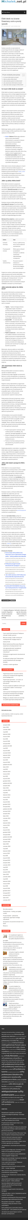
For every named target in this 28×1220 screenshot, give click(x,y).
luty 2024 (5, 760)
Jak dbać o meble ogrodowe (10, 664)
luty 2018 (5, 886)
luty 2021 (5, 827)
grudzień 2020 (6, 832)
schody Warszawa (11, 1055)
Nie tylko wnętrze (8, 909)
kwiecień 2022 (6, 795)
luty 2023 (5, 776)
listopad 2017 (6, 893)
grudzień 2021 (6, 804)
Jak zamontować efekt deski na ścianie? (12, 83)
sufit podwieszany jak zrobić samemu (14, 1062)
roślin (23, 171)
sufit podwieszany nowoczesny (12, 1067)
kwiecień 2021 (6, 823)
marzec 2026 (6, 736)
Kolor (6, 136)
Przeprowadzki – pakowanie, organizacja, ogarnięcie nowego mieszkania (11, 917)
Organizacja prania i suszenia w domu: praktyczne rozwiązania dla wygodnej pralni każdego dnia (13, 675)
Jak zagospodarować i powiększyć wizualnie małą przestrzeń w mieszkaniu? (12, 650)
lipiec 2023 (6, 767)
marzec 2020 (6, 853)
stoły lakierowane (21, 1056)
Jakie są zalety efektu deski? (10, 79)
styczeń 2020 (6, 858)
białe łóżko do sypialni (10, 1034)
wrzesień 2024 (6, 753)
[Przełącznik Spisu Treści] (22, 75)
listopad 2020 (6, 834)
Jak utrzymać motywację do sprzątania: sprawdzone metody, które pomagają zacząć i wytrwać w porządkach (13, 693)
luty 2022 (5, 799)
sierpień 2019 (6, 862)
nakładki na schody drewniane (11, 1049)
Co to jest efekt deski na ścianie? (11, 77)
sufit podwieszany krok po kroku (13, 1064)
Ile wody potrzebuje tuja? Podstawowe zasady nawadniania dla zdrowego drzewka (13, 660)
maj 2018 (5, 879)
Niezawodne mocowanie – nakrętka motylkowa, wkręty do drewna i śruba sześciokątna (11, 1203)
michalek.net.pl (16, 26)
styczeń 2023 (6, 778)
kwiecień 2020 (6, 851)
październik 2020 (7, 837)
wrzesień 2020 (6, 839)
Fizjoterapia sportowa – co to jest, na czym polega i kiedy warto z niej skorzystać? (13, 681)
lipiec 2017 (6, 897)
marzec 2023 (6, 774)
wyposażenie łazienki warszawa (13, 1099)
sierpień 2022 (6, 785)
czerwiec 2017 (6, 900)
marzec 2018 (6, 883)
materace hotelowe (18, 1043)
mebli (19, 171)
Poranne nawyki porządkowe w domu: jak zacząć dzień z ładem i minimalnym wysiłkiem (14, 687)
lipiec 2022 (6, 788)
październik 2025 (7, 746)
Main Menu (7, 12)
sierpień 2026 (6, 725)
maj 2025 (5, 748)
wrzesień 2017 (6, 895)
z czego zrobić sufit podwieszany (20, 1102)
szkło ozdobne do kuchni (11, 1086)
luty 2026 (5, 739)
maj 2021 (5, 820)
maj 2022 (5, 792)
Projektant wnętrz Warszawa (8, 1053)
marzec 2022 (6, 797)
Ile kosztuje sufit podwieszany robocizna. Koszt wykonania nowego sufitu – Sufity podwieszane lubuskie (15, 554)
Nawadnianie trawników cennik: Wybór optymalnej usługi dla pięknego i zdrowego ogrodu (13, 1114)
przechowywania (21, 510)
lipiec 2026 (6, 727)
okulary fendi (6, 641)
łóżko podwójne (6, 1104)
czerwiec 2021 (6, 818)
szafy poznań (11, 1081)
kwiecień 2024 (6, 755)
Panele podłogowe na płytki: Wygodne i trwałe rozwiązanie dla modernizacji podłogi (8, 613)
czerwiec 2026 (6, 729)
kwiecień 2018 (6, 881)
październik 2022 (7, 783)
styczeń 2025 (6, 750)
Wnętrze (13, 600)
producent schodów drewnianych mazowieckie (17, 1051)
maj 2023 (5, 769)
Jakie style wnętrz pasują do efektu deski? (13, 84)
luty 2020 (5, 855)
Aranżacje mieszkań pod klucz (9, 1032)
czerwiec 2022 (6, 790)
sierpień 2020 (6, 841)
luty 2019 (5, 869)
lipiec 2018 (6, 874)
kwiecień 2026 (6, 734)
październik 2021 (7, 809)
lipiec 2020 (6, 844)
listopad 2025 (6, 743)
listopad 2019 (6, 860)
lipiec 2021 (6, 816)
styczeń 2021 (6, 830)
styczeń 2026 (6, 741)
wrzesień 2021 (6, 811)
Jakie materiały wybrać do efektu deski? (12, 81)
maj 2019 (5, 867)
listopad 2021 (6, 806)
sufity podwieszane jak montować (14, 1072)
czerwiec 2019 (6, 865)
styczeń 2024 (6, 762)
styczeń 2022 (6, 802)
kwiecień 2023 (6, 771)
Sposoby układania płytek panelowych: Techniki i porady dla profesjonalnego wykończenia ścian (12, 1185)
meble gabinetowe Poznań (11, 1045)
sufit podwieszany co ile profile (11, 1058)
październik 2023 (7, 764)
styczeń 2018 (6, 888)
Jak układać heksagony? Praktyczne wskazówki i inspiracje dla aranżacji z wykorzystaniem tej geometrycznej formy (14, 1128)
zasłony (9, 543)
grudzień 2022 (6, 781)
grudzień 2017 (6, 890)
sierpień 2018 (6, 872)
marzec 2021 (6, 825)
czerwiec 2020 (6, 846)
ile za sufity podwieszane (11, 1038)
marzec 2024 (6, 757)
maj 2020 (5, 848)
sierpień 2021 (6, 813)
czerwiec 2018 (6, 876)
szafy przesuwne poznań (18, 1081)
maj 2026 (5, 732)
